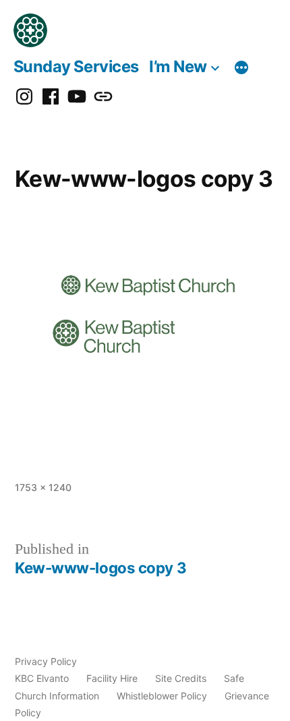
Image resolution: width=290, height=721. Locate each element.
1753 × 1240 (43, 487)
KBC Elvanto (42, 678)
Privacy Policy (46, 661)
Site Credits (180, 678)
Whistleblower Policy (162, 695)
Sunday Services (76, 66)
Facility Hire (112, 678)
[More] (241, 69)
